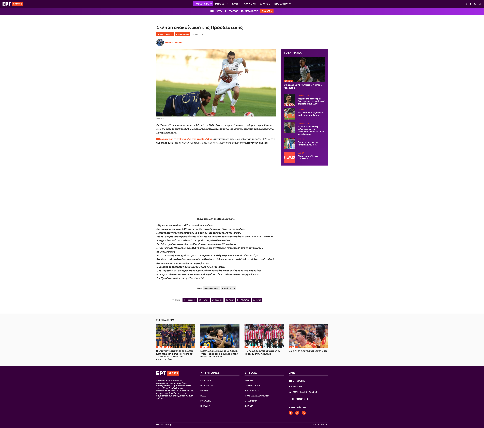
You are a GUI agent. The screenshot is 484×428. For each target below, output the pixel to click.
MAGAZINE (205, 400)
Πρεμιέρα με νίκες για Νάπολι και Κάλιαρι (308, 143)
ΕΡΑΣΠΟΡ (233, 11)
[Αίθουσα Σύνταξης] (160, 42)
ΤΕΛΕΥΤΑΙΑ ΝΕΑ (293, 52)
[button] (211, 3)
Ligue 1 (301, 109)
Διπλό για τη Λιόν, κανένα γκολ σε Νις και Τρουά (310, 113)
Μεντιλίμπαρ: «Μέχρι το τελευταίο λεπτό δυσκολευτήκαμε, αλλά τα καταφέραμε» (311, 130)
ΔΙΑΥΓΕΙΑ (249, 405)
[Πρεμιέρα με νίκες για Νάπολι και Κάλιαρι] (289, 143)
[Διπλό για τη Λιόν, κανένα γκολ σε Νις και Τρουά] (289, 114)
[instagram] (475, 4)
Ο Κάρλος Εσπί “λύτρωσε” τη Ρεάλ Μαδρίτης (303, 86)
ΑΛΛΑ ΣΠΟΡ (250, 3)
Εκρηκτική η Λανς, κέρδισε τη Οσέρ (308, 350)
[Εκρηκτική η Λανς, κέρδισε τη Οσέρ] (308, 336)
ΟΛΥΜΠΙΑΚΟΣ (303, 95)
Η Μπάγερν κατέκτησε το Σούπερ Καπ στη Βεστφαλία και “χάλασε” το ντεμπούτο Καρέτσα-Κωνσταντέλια (174, 355)
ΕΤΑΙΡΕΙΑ (249, 380)
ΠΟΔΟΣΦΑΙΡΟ (202, 3)
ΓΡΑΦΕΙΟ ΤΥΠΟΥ (252, 385)
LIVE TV (218, 11)
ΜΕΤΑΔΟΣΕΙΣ (251, 11)
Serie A (301, 139)
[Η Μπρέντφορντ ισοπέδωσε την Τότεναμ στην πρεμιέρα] (264, 336)
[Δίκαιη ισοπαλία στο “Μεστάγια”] (289, 157)
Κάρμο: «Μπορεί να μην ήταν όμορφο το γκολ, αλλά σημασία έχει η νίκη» (311, 101)
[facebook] (471, 4)
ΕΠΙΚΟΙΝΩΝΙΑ (251, 400)
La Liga (288, 81)
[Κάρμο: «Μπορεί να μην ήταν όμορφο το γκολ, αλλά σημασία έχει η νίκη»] (289, 100)
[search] (466, 4)
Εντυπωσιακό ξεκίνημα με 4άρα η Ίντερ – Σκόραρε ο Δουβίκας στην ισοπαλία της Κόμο (219, 353)
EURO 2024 (205, 380)
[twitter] (480, 4)
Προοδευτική (228, 288)
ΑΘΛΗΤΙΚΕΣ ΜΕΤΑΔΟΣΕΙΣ (305, 392)
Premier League (253, 347)
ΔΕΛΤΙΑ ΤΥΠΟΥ (252, 390)
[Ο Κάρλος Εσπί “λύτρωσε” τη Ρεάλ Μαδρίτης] (304, 69)
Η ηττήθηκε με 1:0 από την (184, 138)
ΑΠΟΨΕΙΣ (265, 3)
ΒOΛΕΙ (235, 3)
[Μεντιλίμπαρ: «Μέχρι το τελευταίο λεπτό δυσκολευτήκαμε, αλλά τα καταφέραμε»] (289, 127)
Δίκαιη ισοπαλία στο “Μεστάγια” (308, 157)
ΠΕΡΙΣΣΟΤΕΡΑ (281, 3)
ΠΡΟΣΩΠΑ (205, 405)
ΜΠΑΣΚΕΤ (220, 3)
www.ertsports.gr (164, 424)
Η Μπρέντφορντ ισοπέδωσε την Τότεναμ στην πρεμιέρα (262, 352)
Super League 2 (165, 34)
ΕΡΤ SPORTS (299, 380)
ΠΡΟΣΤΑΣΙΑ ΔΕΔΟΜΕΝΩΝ (257, 395)
